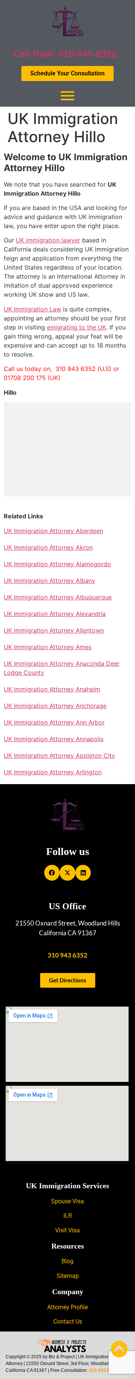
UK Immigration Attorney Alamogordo (57, 564)
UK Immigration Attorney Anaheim (52, 689)
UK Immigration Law (32, 309)
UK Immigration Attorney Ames (48, 647)
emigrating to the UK (76, 327)
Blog (68, 1261)
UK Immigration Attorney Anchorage (55, 705)
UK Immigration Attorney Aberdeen (53, 531)
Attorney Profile (67, 1307)
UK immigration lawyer (48, 240)
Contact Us (67, 1321)
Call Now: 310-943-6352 (65, 53)
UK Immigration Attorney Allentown (54, 630)
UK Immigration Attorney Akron (48, 547)
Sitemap (68, 1275)
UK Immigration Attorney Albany (49, 580)
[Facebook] (52, 873)
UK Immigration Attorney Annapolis (54, 739)
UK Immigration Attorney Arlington (53, 772)
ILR (67, 1215)
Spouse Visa (67, 1201)
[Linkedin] (83, 873)
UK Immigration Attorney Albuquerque (58, 597)
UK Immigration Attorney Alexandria (55, 613)
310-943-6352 (103, 1370)
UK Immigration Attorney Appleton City (59, 755)
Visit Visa (67, 1230)
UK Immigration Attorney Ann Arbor (54, 722)
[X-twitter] (67, 873)
